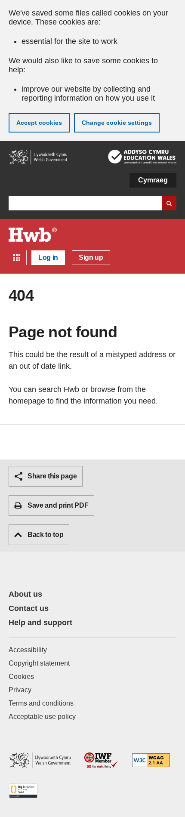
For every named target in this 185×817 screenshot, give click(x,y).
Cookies (21, 676)
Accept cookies (39, 122)
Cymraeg (153, 180)
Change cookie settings (117, 122)
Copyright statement (39, 663)
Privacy (20, 690)
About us (25, 594)
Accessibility (28, 650)
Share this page (52, 476)
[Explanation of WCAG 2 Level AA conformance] (151, 760)
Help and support (40, 622)
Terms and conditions (41, 703)
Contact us (29, 608)
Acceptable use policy (42, 716)
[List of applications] (17, 257)
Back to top (45, 534)
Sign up (91, 257)
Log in (48, 257)
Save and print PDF (58, 505)
